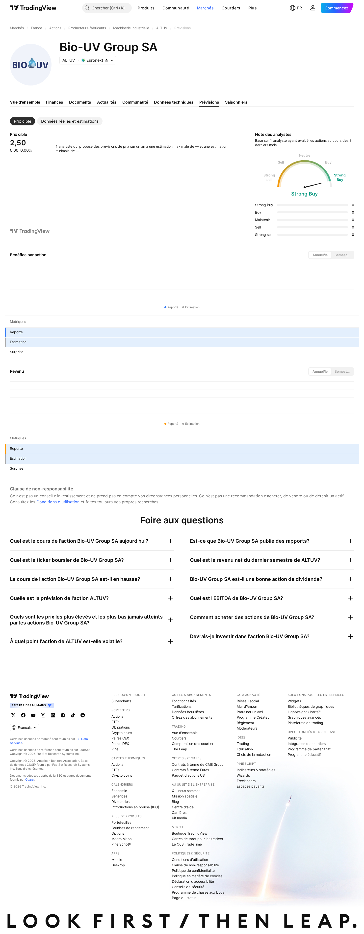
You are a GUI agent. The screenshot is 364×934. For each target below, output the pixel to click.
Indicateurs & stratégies (256, 770)
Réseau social (248, 701)
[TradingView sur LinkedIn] (53, 715)
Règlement (245, 723)
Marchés (205, 7)
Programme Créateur (254, 717)
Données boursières (188, 712)
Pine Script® (121, 844)
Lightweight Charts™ (304, 712)
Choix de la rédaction (254, 754)
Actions (117, 716)
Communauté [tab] (135, 102)
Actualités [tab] (106, 102)
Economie (119, 791)
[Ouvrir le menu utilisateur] (313, 8)
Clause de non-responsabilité (195, 865)
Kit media (179, 818)
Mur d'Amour (247, 706)
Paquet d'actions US (188, 775)
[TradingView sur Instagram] (43, 715)
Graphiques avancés (304, 717)
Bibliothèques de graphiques (311, 706)
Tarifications (181, 706)
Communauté (175, 7)
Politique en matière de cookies (197, 876)
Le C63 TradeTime (187, 844)
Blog (175, 801)
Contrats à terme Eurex (190, 770)
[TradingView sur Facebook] (23, 715)
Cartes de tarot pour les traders (197, 839)
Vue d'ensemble (185, 733)
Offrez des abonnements (192, 717)
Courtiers (231, 7)
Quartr (29, 779)
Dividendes (120, 801)
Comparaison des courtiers (193, 743)
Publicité (295, 738)
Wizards (243, 775)
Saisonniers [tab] (236, 102)
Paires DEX (120, 743)
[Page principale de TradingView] (33, 7)
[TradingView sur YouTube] (33, 715)
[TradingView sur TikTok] (72, 715)
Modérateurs (247, 728)
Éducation (245, 749)
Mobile (116, 859)
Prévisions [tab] (209, 102)
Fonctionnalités (184, 701)
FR (299, 7)
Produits (146, 7)
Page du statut (184, 898)
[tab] (22, 121)
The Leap (179, 749)
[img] (106, 60)
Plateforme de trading (305, 723)
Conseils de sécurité (188, 887)
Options (117, 833)
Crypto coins (121, 733)
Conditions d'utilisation (57, 501)
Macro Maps (121, 839)
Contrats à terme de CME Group (198, 764)
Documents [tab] (80, 102)
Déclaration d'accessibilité (193, 881)
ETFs (115, 722)
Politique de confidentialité (193, 870)
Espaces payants (250, 786)
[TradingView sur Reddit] (82, 715)
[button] (158, 8)
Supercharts (121, 701)
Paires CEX (120, 738)
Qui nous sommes (186, 791)
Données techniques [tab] (173, 102)
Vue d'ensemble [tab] (25, 102)
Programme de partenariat (309, 749)
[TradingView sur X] (13, 715)
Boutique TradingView (189, 833)
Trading (243, 743)
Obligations (120, 727)
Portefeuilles (121, 822)
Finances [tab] (54, 102)
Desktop (118, 865)
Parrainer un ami (250, 712)
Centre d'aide (183, 807)
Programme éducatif (304, 754)
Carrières (179, 812)
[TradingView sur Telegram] (62, 715)
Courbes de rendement (130, 828)
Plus (252, 7)
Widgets (294, 701)
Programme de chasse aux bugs (198, 892)
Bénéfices (119, 796)
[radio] (320, 255)
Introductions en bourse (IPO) (135, 807)
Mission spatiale (184, 796)
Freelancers (246, 781)
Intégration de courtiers (307, 743)
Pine (114, 749)
